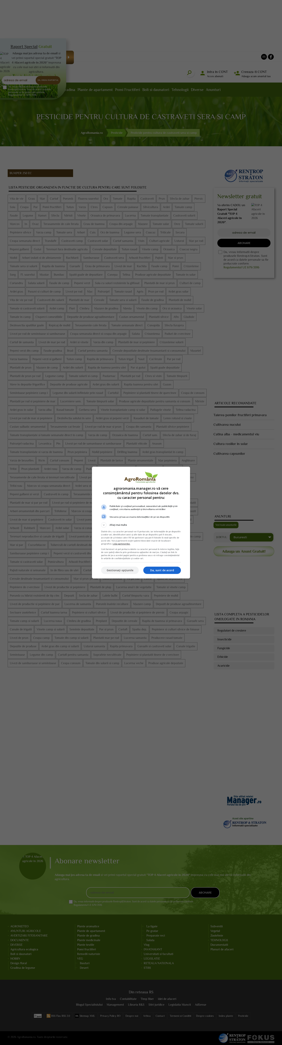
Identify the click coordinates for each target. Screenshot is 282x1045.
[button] (141, 525)
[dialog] (141, 523)
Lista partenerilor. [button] (121, 543)
